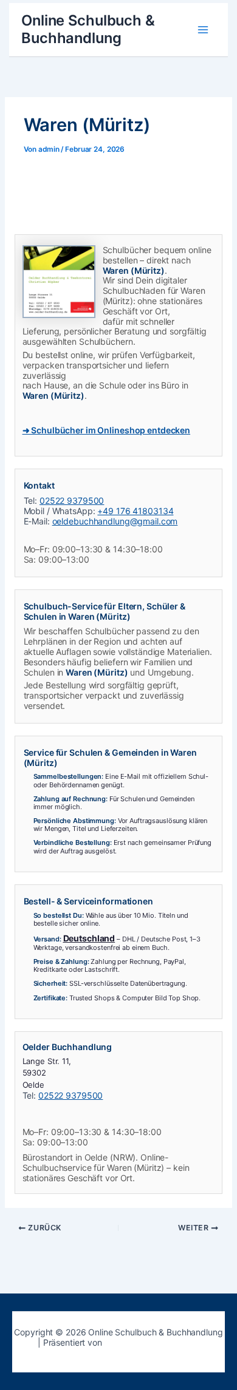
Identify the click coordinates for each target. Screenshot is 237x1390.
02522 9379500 (72, 500)
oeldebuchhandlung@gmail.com (115, 521)
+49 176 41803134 (135, 511)
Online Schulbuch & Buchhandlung (88, 29)
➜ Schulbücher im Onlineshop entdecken (106, 430)
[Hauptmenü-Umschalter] (203, 29)
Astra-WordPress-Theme (152, 1342)
